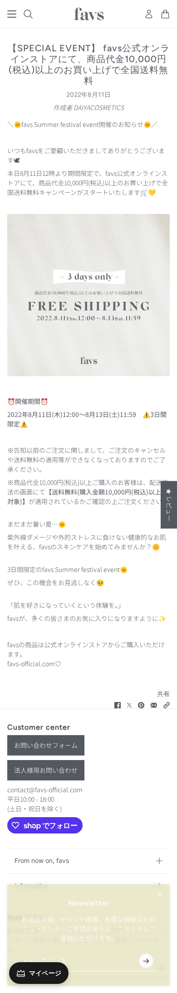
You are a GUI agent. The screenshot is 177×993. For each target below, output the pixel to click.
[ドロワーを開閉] (11, 14)
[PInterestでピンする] (141, 705)
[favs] (88, 14)
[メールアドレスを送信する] (154, 705)
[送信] (146, 961)
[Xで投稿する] (129, 705)
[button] (167, 705)
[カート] (165, 14)
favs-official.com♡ (34, 663)
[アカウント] (148, 14)
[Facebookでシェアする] (118, 705)
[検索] (28, 14)
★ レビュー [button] (169, 504)
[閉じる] (159, 894)
